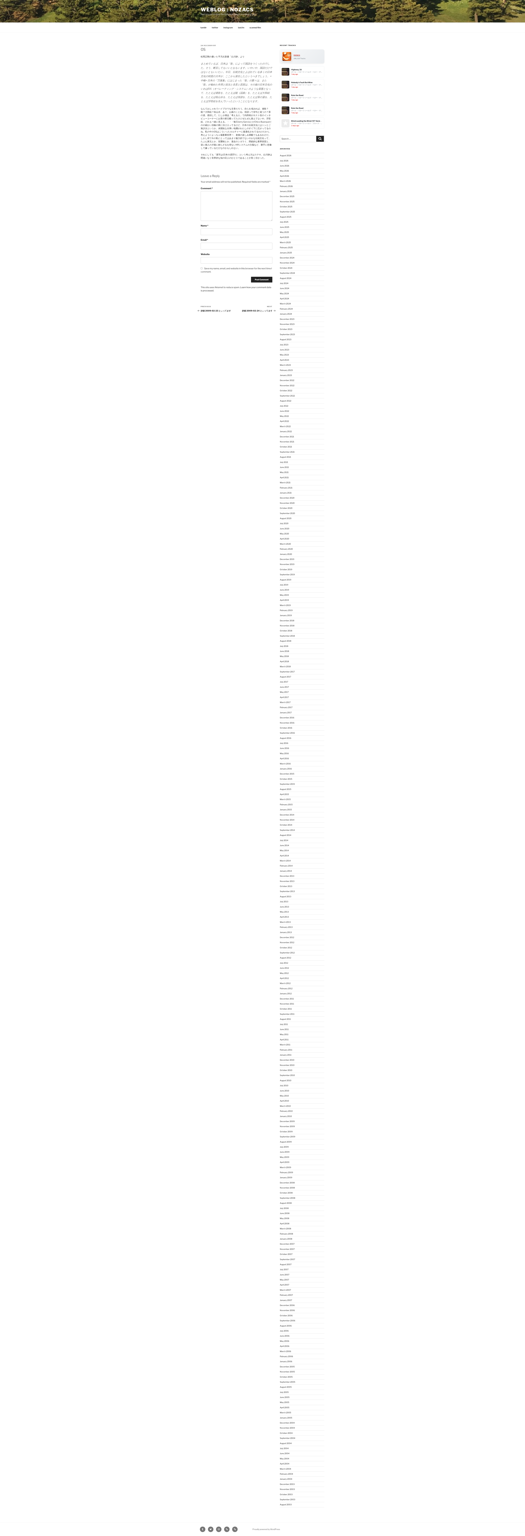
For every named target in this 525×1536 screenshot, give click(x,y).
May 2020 (284, 533)
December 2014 (287, 815)
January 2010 (286, 1116)
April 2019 (284, 600)
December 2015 (287, 774)
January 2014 (286, 871)
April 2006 (284, 1346)
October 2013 (286, 886)
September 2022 (287, 396)
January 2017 (286, 712)
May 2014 (284, 850)
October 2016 (286, 728)
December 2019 (287, 559)
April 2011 (284, 1039)
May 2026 (284, 171)
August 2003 (286, 1504)
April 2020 (284, 539)
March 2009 (285, 1167)
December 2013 (287, 876)
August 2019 (285, 580)
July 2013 (284, 901)
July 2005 (284, 1392)
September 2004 (287, 1438)
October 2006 (286, 1315)
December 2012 (287, 937)
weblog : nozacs (227, 10)
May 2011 (284, 1034)
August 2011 (285, 1019)
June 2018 (284, 651)
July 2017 (284, 682)
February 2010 (286, 1111)
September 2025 (287, 211)
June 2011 (284, 1029)
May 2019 (284, 595)
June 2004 (284, 1453)
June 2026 (284, 166)
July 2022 (284, 406)
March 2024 (285, 303)
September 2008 (287, 1198)
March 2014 (285, 860)
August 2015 (285, 789)
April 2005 (284, 1407)
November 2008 (287, 1188)
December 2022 (287, 380)
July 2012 (284, 963)
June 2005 (284, 1397)
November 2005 (287, 1371)
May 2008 (284, 1218)
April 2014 (284, 855)
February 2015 (286, 804)
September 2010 (287, 1075)
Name (204, 225)
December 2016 (287, 717)
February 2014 (286, 866)
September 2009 (287, 1136)
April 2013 (284, 917)
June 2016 (284, 748)
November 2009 (287, 1126)
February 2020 (286, 549)
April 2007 (284, 1285)
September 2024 (287, 273)
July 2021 (284, 462)
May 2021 (284, 472)
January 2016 (286, 769)
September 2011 (287, 1014)
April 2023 (284, 360)
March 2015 (285, 799)
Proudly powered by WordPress (266, 1529)
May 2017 (284, 692)
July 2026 (284, 160)
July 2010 (284, 1085)
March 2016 (285, 763)
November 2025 (287, 201)
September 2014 (287, 830)
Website (205, 254)
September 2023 (287, 334)
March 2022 (285, 426)
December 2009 (287, 1121)
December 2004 (287, 1423)
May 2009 (284, 1157)
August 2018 (285, 641)
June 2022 (284, 411)
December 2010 (287, 1060)
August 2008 (286, 1203)
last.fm (241, 27)
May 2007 (284, 1280)
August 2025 (285, 217)
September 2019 (287, 574)
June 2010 (284, 1091)
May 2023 (284, 355)
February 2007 (286, 1295)
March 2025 (285, 242)
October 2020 (286, 508)
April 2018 (284, 661)
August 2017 (285, 677)
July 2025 (284, 222)
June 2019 (284, 590)
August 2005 (286, 1387)
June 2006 (284, 1336)
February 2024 (286, 309)
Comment (207, 188)
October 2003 (286, 1494)
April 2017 (284, 697)
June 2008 (284, 1213)
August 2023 (285, 339)
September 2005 (287, 1382)
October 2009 (286, 1131)
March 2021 (285, 482)
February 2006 (286, 1356)
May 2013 (284, 912)
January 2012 (286, 993)
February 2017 (286, 707)
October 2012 (286, 947)
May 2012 (284, 973)
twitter (215, 27)
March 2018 (285, 666)
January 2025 (286, 252)
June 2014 (284, 845)
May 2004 (284, 1458)
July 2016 (284, 743)
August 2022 (285, 401)
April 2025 (284, 237)
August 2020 (285, 518)
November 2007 (287, 1249)
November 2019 (287, 564)
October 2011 (286, 1009)
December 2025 (287, 196)
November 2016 (287, 723)
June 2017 (284, 687)
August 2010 (285, 1080)
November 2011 (287, 1004)
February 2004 (286, 1474)
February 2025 (286, 247)
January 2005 (286, 1418)
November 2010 (287, 1065)
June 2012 (284, 968)
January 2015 (286, 809)
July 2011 (284, 1024)
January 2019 (286, 615)
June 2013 (284, 907)
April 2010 (284, 1101)
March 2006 (285, 1351)
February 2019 (286, 610)
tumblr (203, 27)
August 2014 (285, 835)
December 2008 (287, 1182)
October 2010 (286, 1070)
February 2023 (286, 370)
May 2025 (284, 232)
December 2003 (287, 1484)
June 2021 (284, 467)
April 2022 (284, 421)
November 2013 (287, 881)
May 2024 (284, 293)
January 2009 (286, 1177)
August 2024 (285, 278)
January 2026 (286, 191)
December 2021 (287, 436)
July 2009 (284, 1147)
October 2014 (286, 825)
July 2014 (284, 840)
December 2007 (287, 1244)
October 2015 (286, 779)
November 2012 (287, 942)
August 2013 (285, 896)
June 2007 (284, 1274)
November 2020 (287, 503)
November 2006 (287, 1310)
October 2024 (286, 268)
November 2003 (287, 1489)
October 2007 (286, 1254)
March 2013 (285, 922)
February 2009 (286, 1172)
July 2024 (284, 283)
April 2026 (284, 176)
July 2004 (284, 1448)
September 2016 (287, 733)
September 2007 (287, 1259)
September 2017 (287, 671)
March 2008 (285, 1228)
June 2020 (284, 528)
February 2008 (286, 1234)
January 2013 (286, 932)
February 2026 (286, 186)
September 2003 (287, 1499)
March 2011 (285, 1044)
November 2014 (287, 820)
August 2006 (286, 1326)
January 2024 (286, 314)
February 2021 (286, 488)
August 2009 (286, 1142)
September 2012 (287, 952)
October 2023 (286, 329)
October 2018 (286, 630)
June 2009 (284, 1152)
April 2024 (284, 298)
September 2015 (287, 784)
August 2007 (285, 1264)
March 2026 (285, 181)
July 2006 (284, 1331)
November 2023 (287, 324)
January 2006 (286, 1361)
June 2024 (284, 288)
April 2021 (284, 477)
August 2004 (286, 1443)
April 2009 (284, 1162)
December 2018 (287, 620)
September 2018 (287, 636)
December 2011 (287, 999)
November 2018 (287, 625)
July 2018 (284, 646)
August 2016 (285, 738)
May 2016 (284, 753)
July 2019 (284, 585)
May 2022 (284, 416)
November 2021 (287, 441)
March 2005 (285, 1412)
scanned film (255, 27)
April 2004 (284, 1463)
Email (204, 240)
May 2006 (284, 1341)
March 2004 (285, 1469)
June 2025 (284, 227)
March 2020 (285, 544)
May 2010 (284, 1096)
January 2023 (286, 375)
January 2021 (286, 493)
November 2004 (287, 1428)
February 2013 (286, 927)
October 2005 (286, 1377)
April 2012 (284, 978)
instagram (228, 27)
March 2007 (285, 1290)
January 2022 (286, 431)
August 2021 (285, 457)
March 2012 (285, 983)
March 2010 (285, 1106)
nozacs (297, 55)
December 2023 (287, 319)
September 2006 (287, 1320)
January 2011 (285, 1055)
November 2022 (287, 385)
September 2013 (287, 891)
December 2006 (287, 1305)
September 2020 (287, 513)
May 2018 (284, 656)
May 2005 (284, 1402)
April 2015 (284, 794)
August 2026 (285, 155)
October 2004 (286, 1433)
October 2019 (286, 569)
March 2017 (285, 702)
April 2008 (284, 1223)
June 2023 (284, 350)
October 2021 (286, 447)
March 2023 (285, 365)
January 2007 (286, 1300)
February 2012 (286, 988)
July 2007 (284, 1269)
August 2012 (285, 958)
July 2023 (284, 344)
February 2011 (286, 1050)
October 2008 (286, 1193)
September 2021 (287, 452)
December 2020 (287, 498)
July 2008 (284, 1208)
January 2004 (286, 1479)
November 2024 (287, 263)
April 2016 (284, 758)
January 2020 (286, 554)
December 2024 (287, 258)
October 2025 (286, 206)
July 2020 (284, 523)
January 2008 (286, 1239)
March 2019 (285, 605)
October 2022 (286, 390)
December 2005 (287, 1366)
